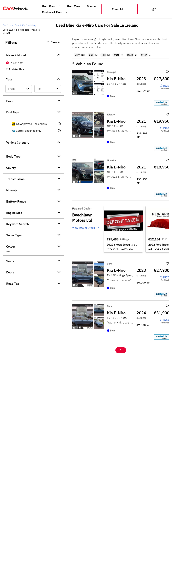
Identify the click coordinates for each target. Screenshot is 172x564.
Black (130, 55)
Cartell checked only (28, 130)
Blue (91, 55)
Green (144, 55)
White (116, 55)
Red (103, 55)
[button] (59, 124)
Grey (77, 55)
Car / (5, 25)
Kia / (24, 25)
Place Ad (117, 9)
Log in (153, 9)
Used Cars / (15, 25)
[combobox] (18, 89)
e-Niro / (32, 25)
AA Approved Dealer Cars (31, 124)
